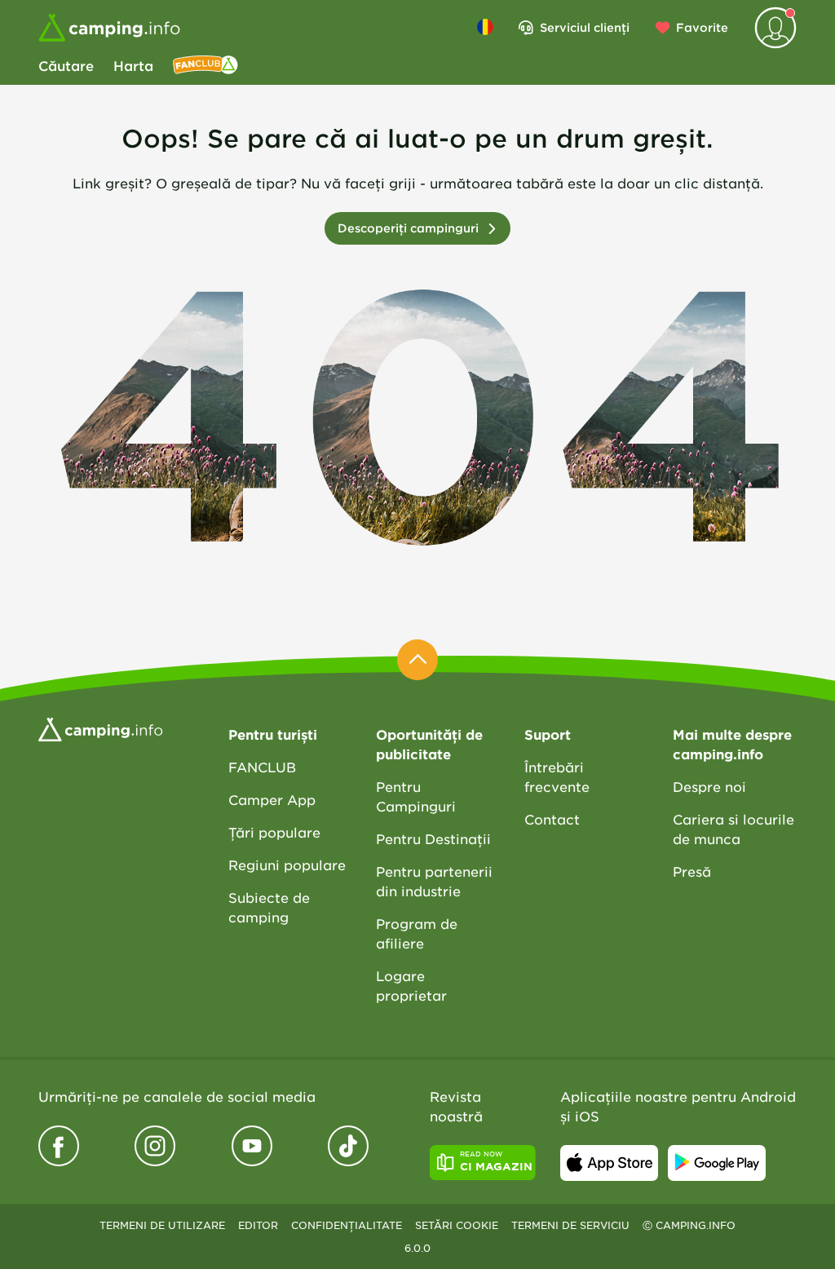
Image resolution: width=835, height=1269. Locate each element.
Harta (133, 65)
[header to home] (109, 28)
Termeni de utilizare (162, 1224)
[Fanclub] (205, 65)
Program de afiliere (416, 933)
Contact (552, 819)
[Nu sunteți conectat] (775, 28)
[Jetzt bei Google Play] (717, 1163)
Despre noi (709, 786)
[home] (100, 727)
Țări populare (274, 832)
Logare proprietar (411, 985)
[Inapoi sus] (417, 659)
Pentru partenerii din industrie (434, 881)
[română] (485, 27)
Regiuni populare (287, 864)
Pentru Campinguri (416, 796)
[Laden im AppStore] (609, 1163)
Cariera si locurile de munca (733, 829)
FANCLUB (262, 766)
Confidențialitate (346, 1224)
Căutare (66, 65)
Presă (692, 871)
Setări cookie (456, 1224)
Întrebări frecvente (557, 776)
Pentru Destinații (433, 838)
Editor (258, 1224)
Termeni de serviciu (570, 1224)
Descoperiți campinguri (408, 228)
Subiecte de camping (269, 907)
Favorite (702, 27)
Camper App (272, 799)
